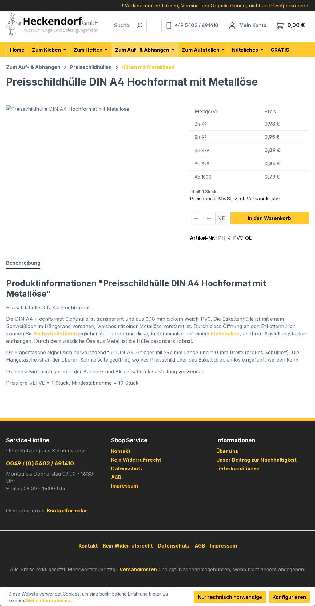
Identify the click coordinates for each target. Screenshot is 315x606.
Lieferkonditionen (238, 468)
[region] (92, 171)
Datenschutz (127, 468)
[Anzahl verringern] (196, 218)
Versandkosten (138, 569)
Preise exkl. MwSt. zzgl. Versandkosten (235, 198)
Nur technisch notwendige (230, 597)
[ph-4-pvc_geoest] (91, 171)
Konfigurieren (289, 597)
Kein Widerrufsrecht (136, 460)
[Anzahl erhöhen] (209, 218)
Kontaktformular (67, 511)
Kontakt (120, 451)
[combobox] (122, 25)
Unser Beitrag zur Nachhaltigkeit (256, 460)
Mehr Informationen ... (50, 600)
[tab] (23, 263)
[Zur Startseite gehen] (52, 24)
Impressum (124, 486)
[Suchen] (139, 25)
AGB (116, 477)
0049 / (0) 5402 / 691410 (40, 463)
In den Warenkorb (269, 218)
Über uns (227, 451)
